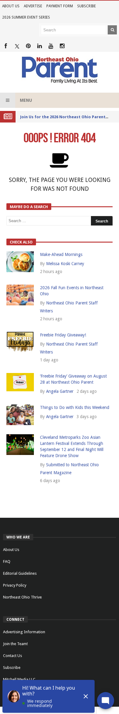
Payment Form (59, 6)
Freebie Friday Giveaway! (63, 334)
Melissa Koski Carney (65, 263)
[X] (17, 46)
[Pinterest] (28, 46)
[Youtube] (50, 46)
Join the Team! (15, 643)
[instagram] (62, 46)
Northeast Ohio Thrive (22, 597)
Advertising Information (24, 632)
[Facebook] (5, 46)
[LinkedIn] (39, 46)
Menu (26, 100)
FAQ (6, 561)
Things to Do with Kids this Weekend (74, 407)
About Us (11, 6)
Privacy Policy (14, 585)
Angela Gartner (60, 391)
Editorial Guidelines (20, 573)
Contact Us (12, 655)
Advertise (33, 6)
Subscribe (86, 6)
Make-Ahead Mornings (61, 254)
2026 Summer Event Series (26, 17)
